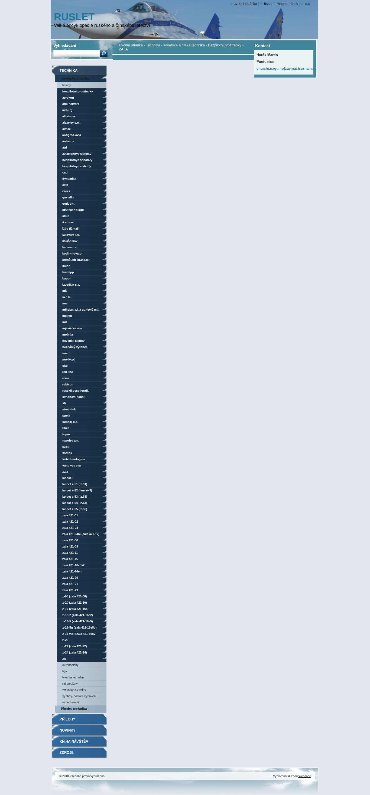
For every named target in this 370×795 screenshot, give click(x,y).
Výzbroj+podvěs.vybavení (79, 696)
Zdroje (67, 753)
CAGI (65, 172)
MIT (64, 322)
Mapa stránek (287, 4)
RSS (307, 4)
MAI (64, 303)
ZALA (65, 471)
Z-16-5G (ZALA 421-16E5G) (79, 627)
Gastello (68, 197)
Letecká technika (73, 677)
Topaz (66, 434)
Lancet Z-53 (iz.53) (74, 496)
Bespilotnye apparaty (77, 160)
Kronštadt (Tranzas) (76, 259)
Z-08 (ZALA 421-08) (74, 596)
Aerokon (68, 97)
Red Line (67, 372)
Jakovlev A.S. (71, 234)
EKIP (65, 184)
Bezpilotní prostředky (224, 45)
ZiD (64, 658)
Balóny (66, 85)
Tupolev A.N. (70, 440)
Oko (65, 365)
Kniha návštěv (74, 741)
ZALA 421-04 (70, 527)
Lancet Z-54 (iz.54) (74, 502)
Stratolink (69, 409)
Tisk (267, 4)
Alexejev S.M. (71, 122)
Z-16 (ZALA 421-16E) (75, 608)
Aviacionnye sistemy (76, 153)
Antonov (68, 141)
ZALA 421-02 (70, 521)
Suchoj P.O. (70, 421)
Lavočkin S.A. (71, 284)
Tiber (65, 428)
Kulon (66, 266)
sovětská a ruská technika (184, 45)
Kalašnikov (69, 241)
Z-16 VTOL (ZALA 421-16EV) (79, 633)
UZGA (65, 446)
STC (64, 403)
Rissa (65, 378)
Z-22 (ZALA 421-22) (74, 646)
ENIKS (66, 191)
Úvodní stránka (131, 45)
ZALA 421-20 (70, 577)
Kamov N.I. (69, 247)
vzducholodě (70, 702)
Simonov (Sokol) (74, 396)
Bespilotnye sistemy (76, 166)
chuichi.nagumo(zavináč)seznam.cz (287, 68)
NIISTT (66, 353)
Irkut (65, 216)
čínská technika (74, 709)
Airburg (67, 110)
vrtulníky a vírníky (74, 689)
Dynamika (69, 178)
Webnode (304, 776)
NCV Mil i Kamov (73, 340)
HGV (64, 671)
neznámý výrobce (74, 347)
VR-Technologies (73, 459)
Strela (66, 415)
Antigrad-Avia (71, 135)
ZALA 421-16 (70, 559)
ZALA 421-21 (70, 583)
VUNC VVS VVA (71, 465)
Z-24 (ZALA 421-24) (74, 652)
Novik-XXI (68, 359)
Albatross (69, 116)
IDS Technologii (73, 209)
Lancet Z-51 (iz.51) (74, 484)
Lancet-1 (68, 477)
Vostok (67, 453)
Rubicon (67, 384)
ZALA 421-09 (70, 546)
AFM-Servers (70, 103)
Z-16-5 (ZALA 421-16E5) (77, 621)
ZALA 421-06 (70, 540)
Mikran (67, 315)
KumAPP (68, 272)
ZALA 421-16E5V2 (73, 565)
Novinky (68, 730)
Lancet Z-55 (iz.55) (74, 509)
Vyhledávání (64, 45)
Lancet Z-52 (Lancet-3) (77, 490)
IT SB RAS (68, 222)
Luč (64, 290)
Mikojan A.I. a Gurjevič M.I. (80, 309)
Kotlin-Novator (72, 253)
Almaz (66, 128)
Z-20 (65, 640)
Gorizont (68, 203)
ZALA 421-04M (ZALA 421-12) (80, 534)
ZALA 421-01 (70, 515)
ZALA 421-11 (70, 552)
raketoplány (70, 683)
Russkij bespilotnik (75, 390)
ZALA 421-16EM (72, 571)
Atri (64, 147)
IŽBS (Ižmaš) (71, 228)
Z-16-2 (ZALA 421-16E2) (77, 615)
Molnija (67, 334)
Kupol (66, 278)
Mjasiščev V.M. (72, 328)
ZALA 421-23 (70, 590)
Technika (153, 45)
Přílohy (67, 719)
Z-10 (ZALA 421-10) (74, 602)
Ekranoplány (70, 665)
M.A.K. (66, 297)
